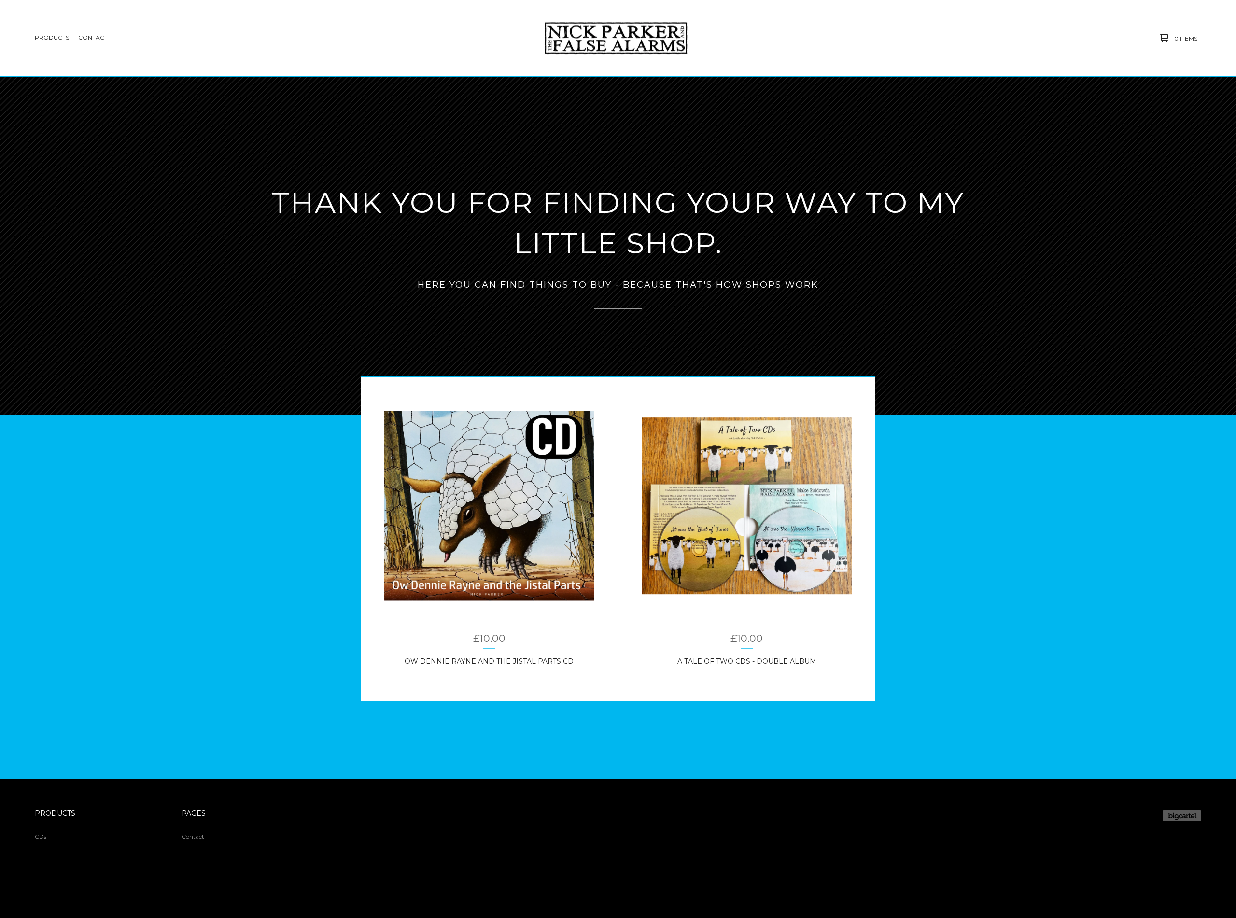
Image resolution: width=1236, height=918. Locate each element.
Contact (93, 37)
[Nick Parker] (616, 38)
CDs (40, 836)
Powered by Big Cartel (1182, 815)
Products (52, 37)
